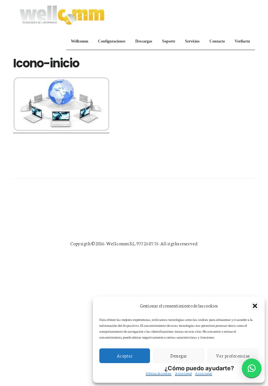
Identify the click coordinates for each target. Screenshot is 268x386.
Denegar (178, 356)
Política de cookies (159, 373)
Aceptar (125, 356)
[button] (255, 306)
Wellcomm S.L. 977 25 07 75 (132, 243)
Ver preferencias (233, 356)
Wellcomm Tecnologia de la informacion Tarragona (62, 14)
